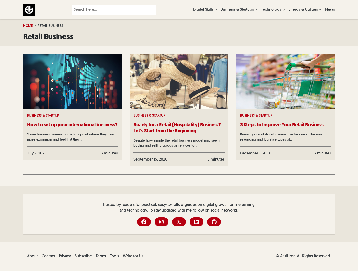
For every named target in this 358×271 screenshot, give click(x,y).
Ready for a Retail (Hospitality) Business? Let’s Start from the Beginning (177, 128)
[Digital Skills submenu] (216, 10)
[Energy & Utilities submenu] (320, 10)
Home (28, 26)
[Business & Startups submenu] (256, 10)
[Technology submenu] (284, 10)
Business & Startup (43, 115)
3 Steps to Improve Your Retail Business (282, 125)
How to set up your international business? (72, 125)
